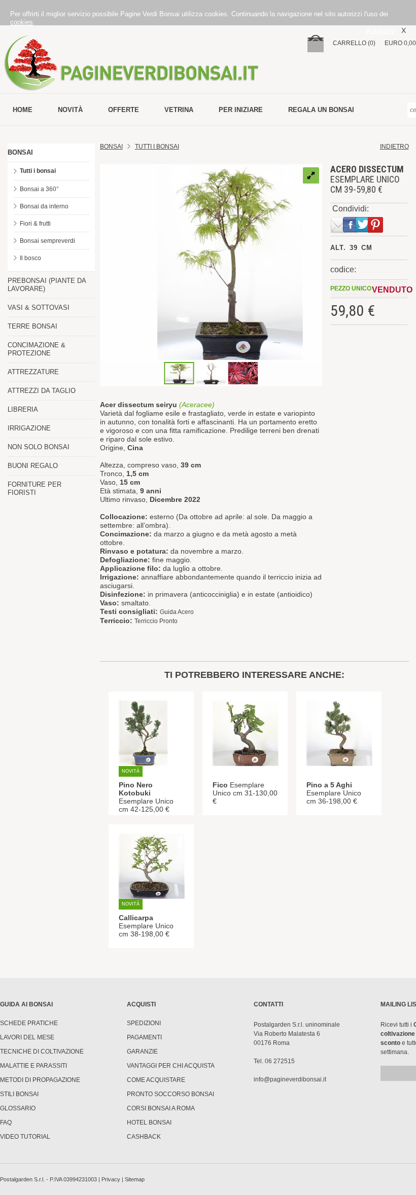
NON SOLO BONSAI (39, 447)
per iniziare (241, 110)
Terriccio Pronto (156, 621)
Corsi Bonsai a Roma (161, 1108)
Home (22, 110)
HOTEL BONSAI (149, 1122)
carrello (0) (354, 43)
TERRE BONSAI (32, 326)
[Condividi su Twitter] (361, 231)
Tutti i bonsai (38, 170)
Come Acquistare (156, 1079)
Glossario (18, 1108)
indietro (394, 146)
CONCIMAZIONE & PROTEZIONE (36, 349)
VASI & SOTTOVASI (39, 307)
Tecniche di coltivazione (42, 1051)
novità (70, 110)
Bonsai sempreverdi (47, 240)
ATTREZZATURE (33, 372)
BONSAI (20, 152)
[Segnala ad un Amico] (336, 231)
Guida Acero (177, 611)
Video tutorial (25, 1136)
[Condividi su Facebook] (348, 231)
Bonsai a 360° (39, 189)
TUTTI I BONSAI (157, 146)
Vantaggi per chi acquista (171, 1065)
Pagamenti (144, 1037)
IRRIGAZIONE (29, 428)
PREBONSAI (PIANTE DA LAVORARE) (47, 285)
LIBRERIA (23, 409)
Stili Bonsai (19, 1094)
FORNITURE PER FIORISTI (34, 488)
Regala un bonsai (321, 110)
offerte (123, 110)
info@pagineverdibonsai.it (290, 1079)
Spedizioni (144, 1023)
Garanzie (142, 1051)
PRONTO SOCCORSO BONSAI (170, 1094)
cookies (21, 22)
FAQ (6, 1122)
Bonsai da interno (44, 206)
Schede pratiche (29, 1023)
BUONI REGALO (33, 465)
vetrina (178, 110)
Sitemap (135, 1179)
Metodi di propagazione (40, 1079)
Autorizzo (380, 30)
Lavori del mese (27, 1037)
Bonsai (111, 146)
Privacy (110, 1179)
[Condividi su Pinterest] (373, 231)
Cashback (144, 1136)
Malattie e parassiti (33, 1065)
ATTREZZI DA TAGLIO (42, 390)
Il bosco (30, 258)
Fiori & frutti (35, 223)
